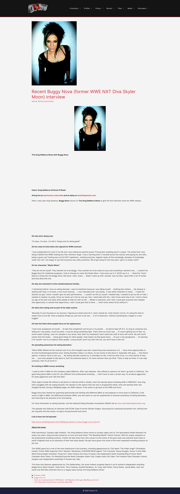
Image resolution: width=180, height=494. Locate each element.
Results (109, 8)
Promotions (74, 8)
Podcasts (37, 475)
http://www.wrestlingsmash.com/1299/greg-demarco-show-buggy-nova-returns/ (66, 422)
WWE (43, 475)
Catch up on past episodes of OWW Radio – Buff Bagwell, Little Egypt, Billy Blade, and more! (66, 480)
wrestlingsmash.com (86, 195)
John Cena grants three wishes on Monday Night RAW (53, 482)
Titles (120, 8)
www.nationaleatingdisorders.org (131, 403)
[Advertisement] (90, 173)
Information (142, 8)
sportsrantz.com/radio (53, 195)
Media (130, 8)
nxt (44, 477)
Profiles (87, 8)
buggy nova (38, 477)
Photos (98, 8)
